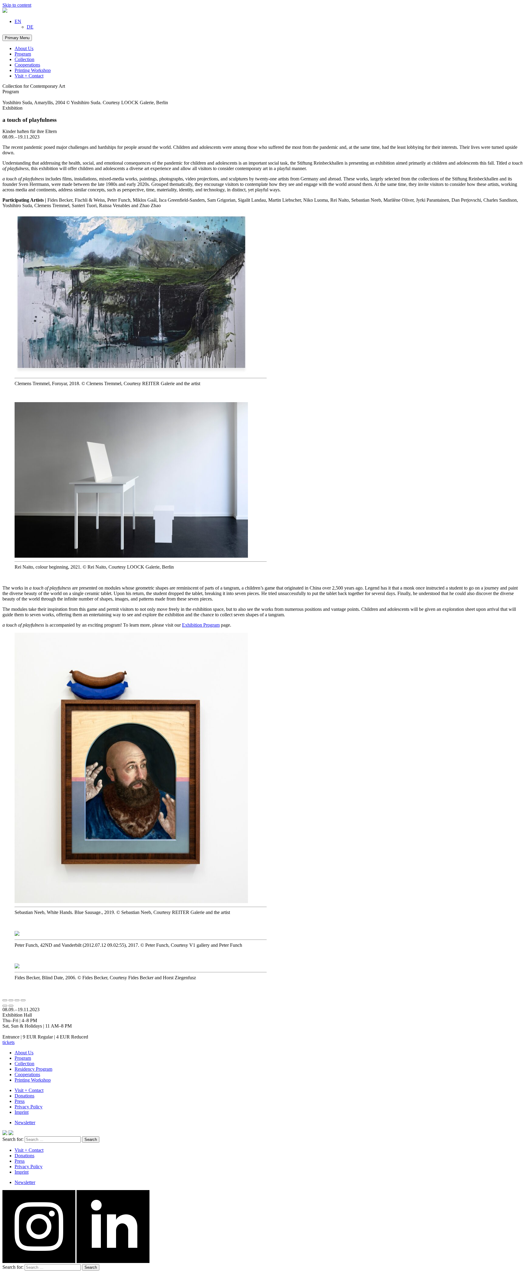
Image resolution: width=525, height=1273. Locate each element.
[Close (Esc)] (4, 1000)
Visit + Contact (29, 75)
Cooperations (27, 64)
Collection (24, 59)
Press (20, 1101)
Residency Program (33, 1069)
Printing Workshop (33, 70)
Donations (24, 1095)
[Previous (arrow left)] (4, 1006)
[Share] (11, 1000)
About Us (24, 48)
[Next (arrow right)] (11, 1006)
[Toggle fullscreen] (17, 1000)
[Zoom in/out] (23, 1000)
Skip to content (16, 5)
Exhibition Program (201, 625)
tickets (8, 1042)
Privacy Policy (29, 1106)
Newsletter (25, 1122)
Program (23, 53)
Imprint (22, 1112)
